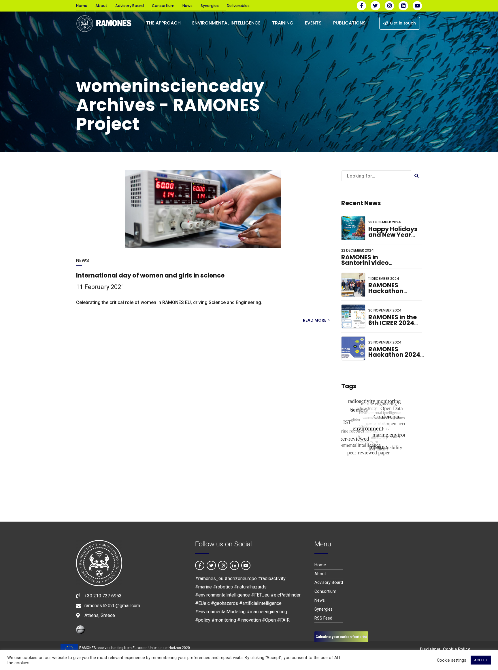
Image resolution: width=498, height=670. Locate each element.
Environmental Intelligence (226, 23)
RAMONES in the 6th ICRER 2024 (392, 320)
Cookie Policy (456, 649)
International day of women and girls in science (150, 275)
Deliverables (238, 5)
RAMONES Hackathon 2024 (394, 352)
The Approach (163, 23)
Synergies (210, 5)
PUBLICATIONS (349, 23)
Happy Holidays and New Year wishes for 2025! (393, 234)
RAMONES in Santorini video (365, 260)
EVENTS (313, 23)
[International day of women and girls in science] (203, 209)
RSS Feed (323, 618)
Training (282, 23)
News (187, 5)
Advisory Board (129, 5)
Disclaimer (430, 649)
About (101, 5)
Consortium (163, 5)
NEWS (82, 260)
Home (81, 5)
